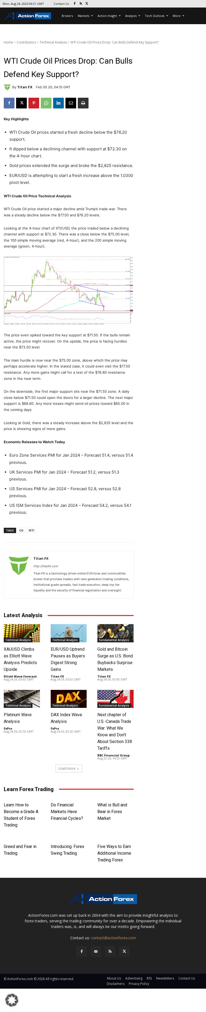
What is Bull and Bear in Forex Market (112, 811)
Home (8, 42)
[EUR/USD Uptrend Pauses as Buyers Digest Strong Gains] (69, 633)
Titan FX (24, 87)
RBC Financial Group (113, 755)
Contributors (26, 42)
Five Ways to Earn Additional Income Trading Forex (114, 853)
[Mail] (96, 951)
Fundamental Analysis (114, 640)
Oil (21, 530)
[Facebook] (75, 4)
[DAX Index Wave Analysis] (69, 699)
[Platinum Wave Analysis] (22, 699)
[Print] (83, 103)
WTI (31, 530)
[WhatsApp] (46, 103)
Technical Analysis (53, 42)
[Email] (70, 103)
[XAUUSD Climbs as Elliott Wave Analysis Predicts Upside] (22, 633)
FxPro (8, 728)
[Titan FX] (8, 87)
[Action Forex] (28, 16)
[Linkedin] (58, 103)
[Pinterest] (33, 103)
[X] (87, 4)
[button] (12, 1000)
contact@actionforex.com (113, 937)
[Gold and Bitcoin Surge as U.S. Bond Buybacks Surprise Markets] (115, 633)
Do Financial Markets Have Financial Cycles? (67, 811)
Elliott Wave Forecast (20, 676)
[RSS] (81, 4)
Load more (66, 768)
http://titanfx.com (46, 566)
